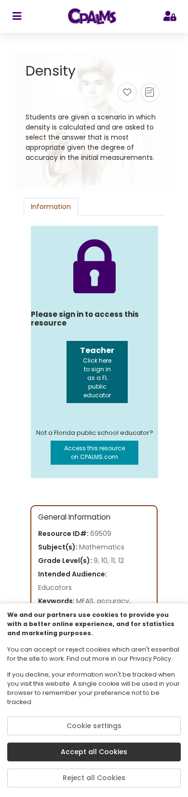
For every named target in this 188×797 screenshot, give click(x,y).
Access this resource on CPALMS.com (94, 452)
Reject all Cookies (94, 778)
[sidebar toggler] (17, 16)
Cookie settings (94, 726)
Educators (55, 587)
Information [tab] (51, 206)
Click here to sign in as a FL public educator (97, 372)
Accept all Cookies (94, 752)
